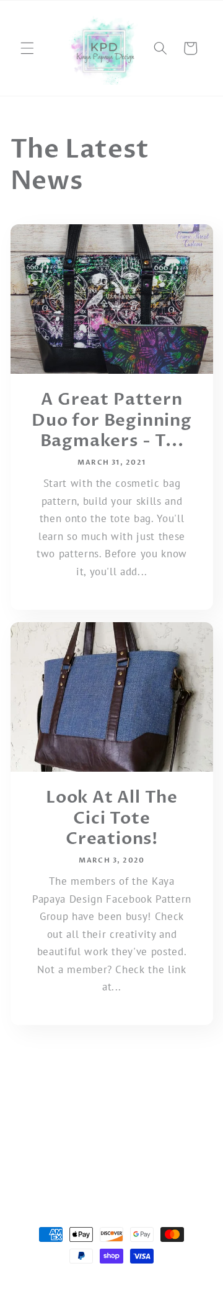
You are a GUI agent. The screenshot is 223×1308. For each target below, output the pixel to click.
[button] (27, 48)
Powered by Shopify (164, 1280)
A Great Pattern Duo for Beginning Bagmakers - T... (112, 420)
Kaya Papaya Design (91, 1280)
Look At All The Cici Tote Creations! (111, 818)
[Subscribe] (181, 1123)
